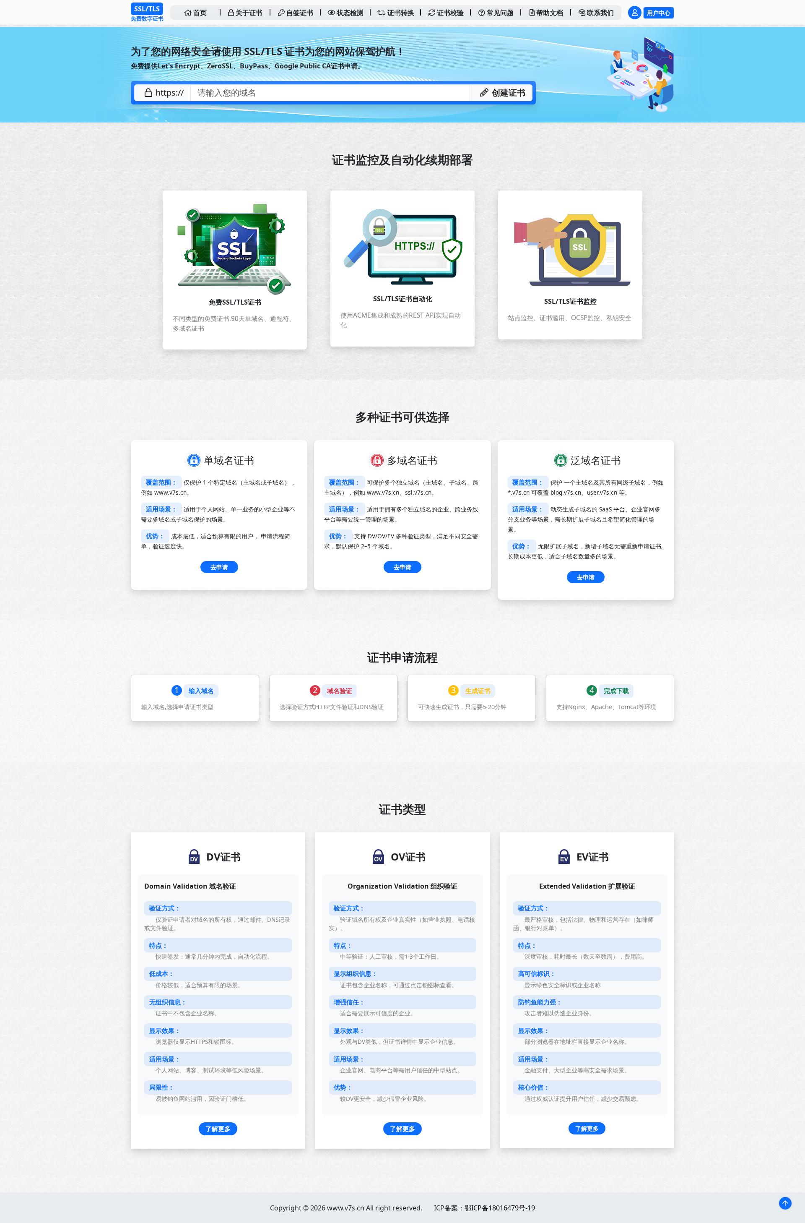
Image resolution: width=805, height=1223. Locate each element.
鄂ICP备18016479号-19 (500, 1208)
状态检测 (349, 12)
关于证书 (248, 12)
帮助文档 (549, 12)
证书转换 (400, 12)
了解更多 (218, 1128)
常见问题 (499, 12)
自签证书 (299, 12)
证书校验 (449, 12)
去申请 (219, 567)
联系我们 (599, 12)
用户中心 (658, 13)
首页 (199, 12)
